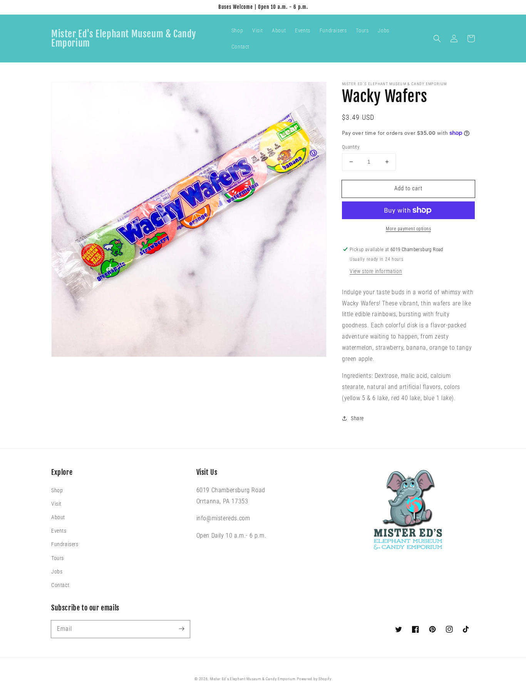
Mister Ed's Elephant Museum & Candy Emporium (253, 679)
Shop (57, 490)
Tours (57, 558)
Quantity (350, 147)
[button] (437, 38)
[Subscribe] (181, 628)
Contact (60, 585)
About (58, 517)
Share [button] (357, 418)
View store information (376, 271)
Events (59, 531)
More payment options (408, 228)
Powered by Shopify (314, 679)
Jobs (56, 571)
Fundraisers (65, 544)
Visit (56, 504)
